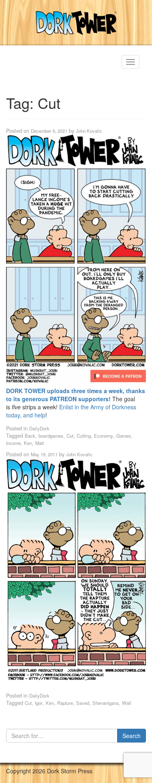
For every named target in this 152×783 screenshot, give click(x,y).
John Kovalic (89, 131)
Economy (103, 435)
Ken (28, 443)
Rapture (65, 703)
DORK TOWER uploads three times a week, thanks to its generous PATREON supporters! (75, 395)
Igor (39, 703)
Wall (126, 703)
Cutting (84, 435)
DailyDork (39, 428)
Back (30, 435)
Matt (39, 443)
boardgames (51, 435)
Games (123, 435)
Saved (82, 703)
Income (13, 443)
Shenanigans (105, 703)
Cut (69, 435)
